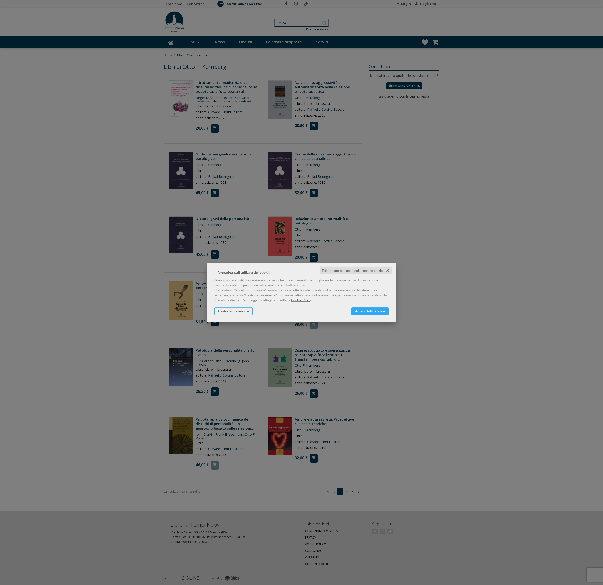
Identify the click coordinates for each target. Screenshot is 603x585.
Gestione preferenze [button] (233, 311)
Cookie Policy (301, 300)
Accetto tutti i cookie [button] (370, 311)
